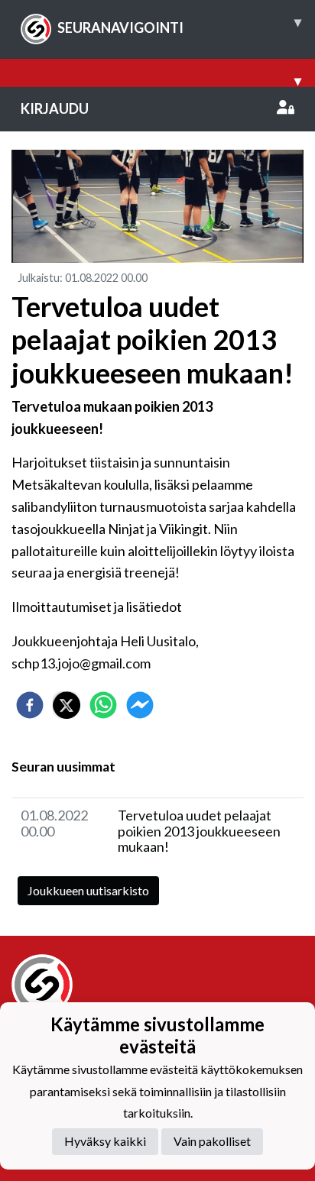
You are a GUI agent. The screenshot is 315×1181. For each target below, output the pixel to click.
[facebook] (30, 705)
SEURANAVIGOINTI (179, 24)
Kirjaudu (55, 108)
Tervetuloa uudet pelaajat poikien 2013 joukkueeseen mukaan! (199, 831)
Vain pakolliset (212, 1141)
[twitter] (66, 705)
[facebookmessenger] (140, 705)
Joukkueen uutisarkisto (88, 890)
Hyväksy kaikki (105, 1141)
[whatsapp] (103, 705)
